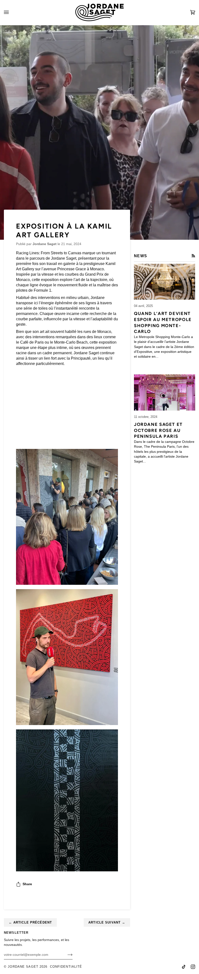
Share (27, 884)
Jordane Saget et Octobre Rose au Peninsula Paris (158, 430)
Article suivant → (106, 922)
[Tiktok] (184, 967)
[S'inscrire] (66, 955)
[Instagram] (193, 967)
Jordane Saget (23, 966)
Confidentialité (66, 966)
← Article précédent (30, 922)
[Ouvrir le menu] (11, 12)
